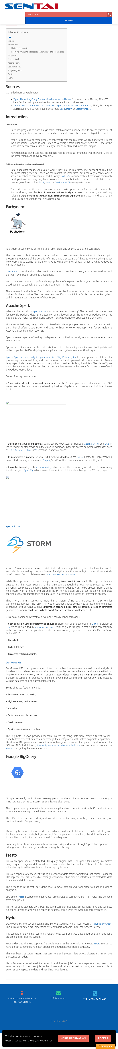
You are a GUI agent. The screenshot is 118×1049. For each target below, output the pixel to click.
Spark (62, 109)
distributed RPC (53, 574)
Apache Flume (73, 745)
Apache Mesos (91, 444)
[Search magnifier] (109, 14)
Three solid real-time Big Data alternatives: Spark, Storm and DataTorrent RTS (52, 105)
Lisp (8, 627)
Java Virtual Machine (44, 627)
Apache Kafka (58, 745)
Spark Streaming (43, 467)
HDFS (11, 450)
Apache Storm (14, 63)
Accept (103, 1038)
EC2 (107, 444)
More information (73, 1038)
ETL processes (68, 574)
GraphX (46, 460)
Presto (10, 74)
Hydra (10, 78)
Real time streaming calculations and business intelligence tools (37, 52)
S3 (36, 450)
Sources (11, 41)
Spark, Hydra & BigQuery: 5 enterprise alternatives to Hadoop (43, 99)
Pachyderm (12, 55)
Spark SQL (29, 470)
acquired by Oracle (102, 924)
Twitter (9, 748)
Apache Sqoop (44, 745)
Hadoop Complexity (19, 48)
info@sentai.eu (58, 998)
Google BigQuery (15, 70)
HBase (29, 450)
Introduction (13, 44)
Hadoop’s (65, 176)
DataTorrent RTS (14, 67)
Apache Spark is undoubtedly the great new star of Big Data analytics (41, 357)
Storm (69, 109)
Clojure (95, 624)
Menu (70, 21)
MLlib (80, 457)
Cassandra (20, 450)
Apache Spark (13, 59)
